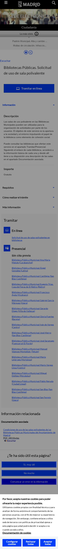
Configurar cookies (12, 542)
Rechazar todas (31, 542)
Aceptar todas (48, 542)
